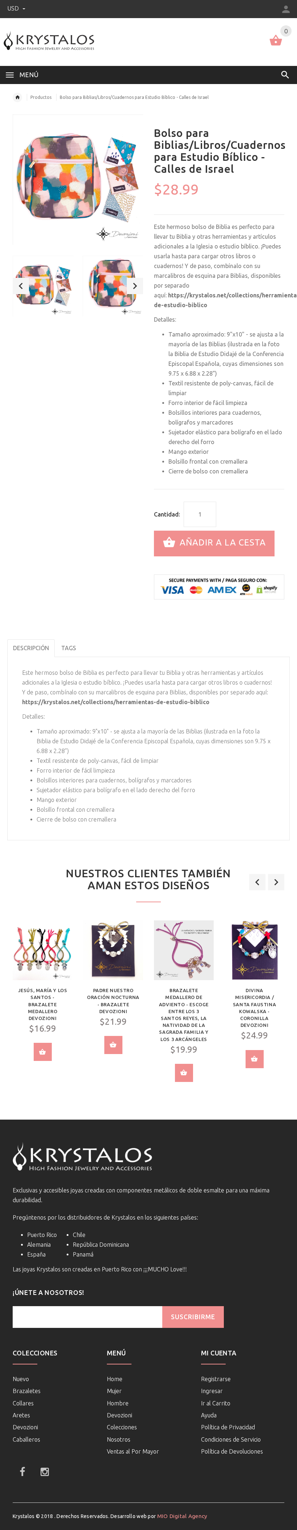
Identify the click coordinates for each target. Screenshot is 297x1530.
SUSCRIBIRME (193, 1316)
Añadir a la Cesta (221, 543)
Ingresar (212, 1391)
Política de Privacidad (228, 1427)
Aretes (21, 1415)
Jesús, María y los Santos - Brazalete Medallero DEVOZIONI (42, 1004)
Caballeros (26, 1439)
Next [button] (135, 286)
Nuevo (21, 1379)
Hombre (118, 1403)
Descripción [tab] (31, 648)
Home (114, 1379)
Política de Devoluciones (232, 1451)
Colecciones (122, 1427)
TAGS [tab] (68, 648)
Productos (40, 97)
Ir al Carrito (215, 1403)
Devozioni (25, 1427)
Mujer (114, 1391)
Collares (23, 1403)
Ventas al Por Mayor (133, 1451)
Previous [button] (21, 286)
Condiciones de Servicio (231, 1439)
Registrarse (216, 1379)
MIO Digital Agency (182, 1516)
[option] (43, 286)
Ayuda (209, 1415)
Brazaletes (27, 1391)
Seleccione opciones (43, 1052)
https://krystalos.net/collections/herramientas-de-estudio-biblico (115, 702)
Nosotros (118, 1439)
